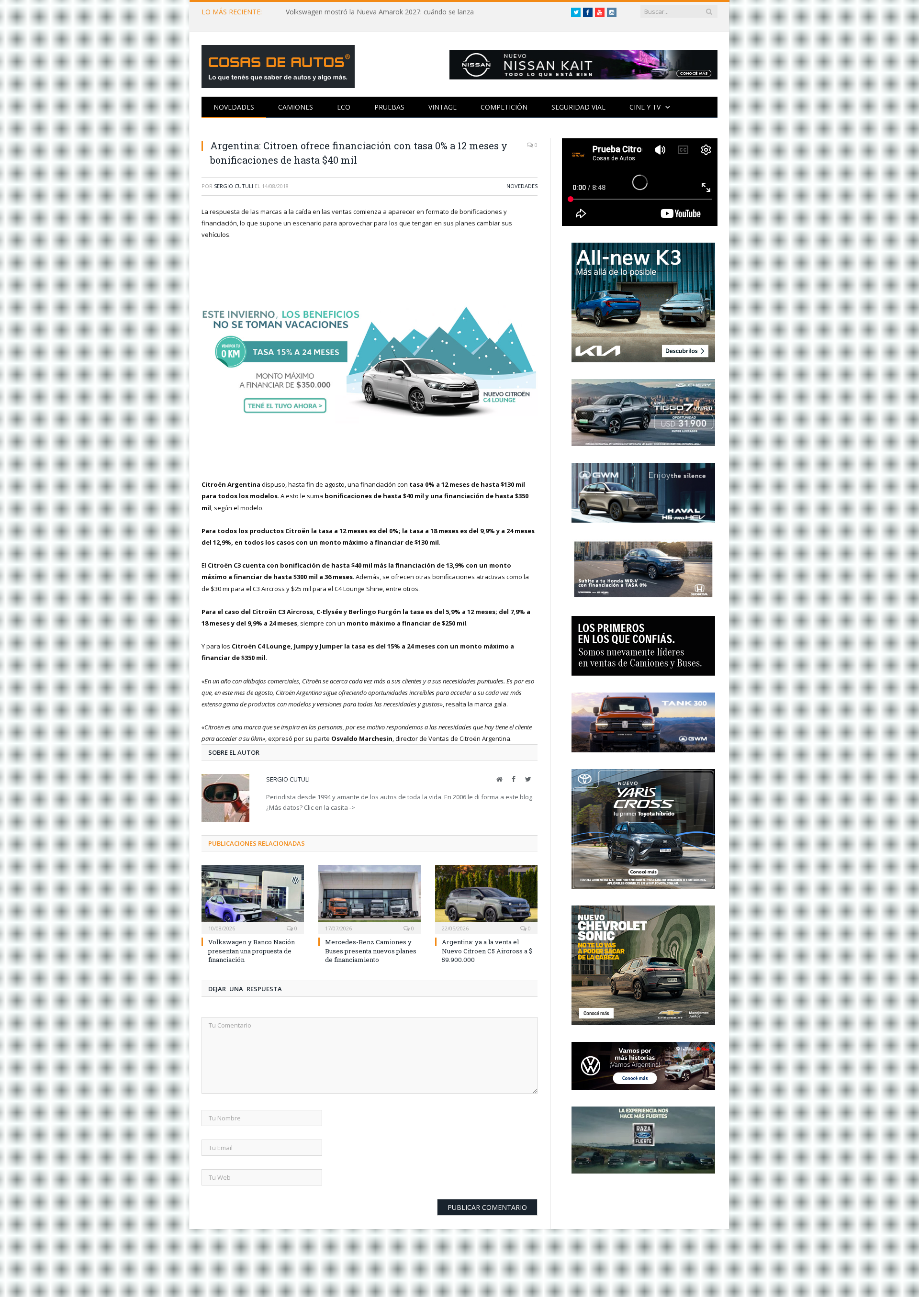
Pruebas (389, 107)
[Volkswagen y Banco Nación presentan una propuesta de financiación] (253, 898)
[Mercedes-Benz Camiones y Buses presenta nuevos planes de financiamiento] (369, 898)
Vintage (442, 107)
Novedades (233, 107)
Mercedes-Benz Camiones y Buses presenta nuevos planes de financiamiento (370, 950)
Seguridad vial (578, 107)
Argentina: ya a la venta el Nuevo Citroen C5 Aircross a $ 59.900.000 (487, 950)
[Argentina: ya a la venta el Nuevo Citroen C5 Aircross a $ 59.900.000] (486, 898)
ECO (343, 107)
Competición (504, 107)
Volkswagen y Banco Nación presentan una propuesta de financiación (251, 950)
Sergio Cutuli (233, 186)
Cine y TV (645, 107)
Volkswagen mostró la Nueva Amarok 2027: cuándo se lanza (380, 12)
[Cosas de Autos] (278, 64)
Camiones (295, 107)
